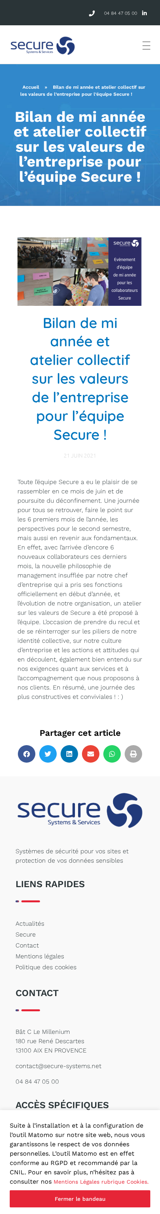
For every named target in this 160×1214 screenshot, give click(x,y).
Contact (27, 945)
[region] (80, 1162)
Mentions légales (40, 956)
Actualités (30, 923)
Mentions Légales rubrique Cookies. (101, 1182)
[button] (26, 754)
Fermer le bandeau (80, 1199)
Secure (26, 934)
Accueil (31, 87)
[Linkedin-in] (144, 13)
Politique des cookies (46, 967)
